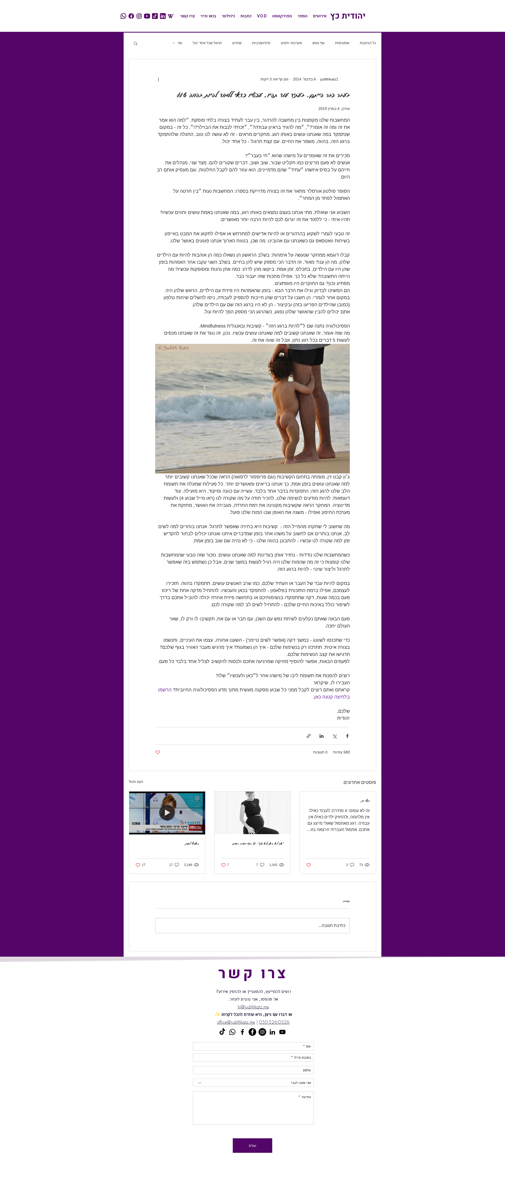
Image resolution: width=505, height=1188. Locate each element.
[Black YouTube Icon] (282, 1032)
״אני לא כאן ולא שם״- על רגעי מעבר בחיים (258, 843)
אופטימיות (342, 43)
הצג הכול (136, 781)
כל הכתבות (368, 43)
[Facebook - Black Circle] (252, 1032)
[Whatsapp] (232, 1032)
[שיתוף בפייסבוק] (347, 735)
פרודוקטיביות (261, 43)
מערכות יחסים (291, 43)
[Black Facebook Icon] (242, 1032)
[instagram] (139, 16)
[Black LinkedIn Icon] (272, 1032)
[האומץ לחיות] (167, 813)
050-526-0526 (274, 1022)
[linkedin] (162, 16)
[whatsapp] (123, 16)
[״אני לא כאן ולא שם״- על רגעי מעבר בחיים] (253, 813)
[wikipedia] (170, 16)
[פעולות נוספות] (158, 79)
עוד (180, 43)
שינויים (236, 43)
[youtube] (147, 16)
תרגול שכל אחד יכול (207, 43)
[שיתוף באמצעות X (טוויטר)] (334, 735)
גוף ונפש (318, 43)
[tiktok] (155, 16)
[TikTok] (222, 1032)
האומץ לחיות (192, 843)
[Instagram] (262, 1032)
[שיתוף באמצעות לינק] (308, 735)
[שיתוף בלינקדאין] (321, 735)
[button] (135, 43)
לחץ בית (365, 800)
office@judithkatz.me (236, 1022)
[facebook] (131, 16)
